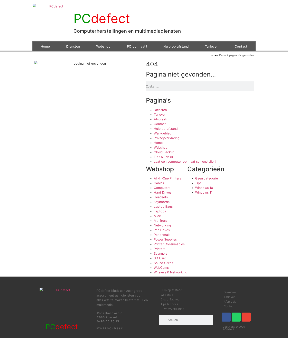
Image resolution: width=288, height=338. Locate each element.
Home (45, 46)
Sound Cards (163, 263)
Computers (162, 188)
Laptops (160, 211)
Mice (157, 216)
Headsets (161, 197)
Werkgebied (162, 133)
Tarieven (211, 46)
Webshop (103, 46)
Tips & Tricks (163, 157)
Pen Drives (162, 230)
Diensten (73, 46)
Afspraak (160, 119)
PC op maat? (137, 46)
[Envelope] (246, 317)
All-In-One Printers (167, 178)
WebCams (161, 267)
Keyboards (161, 202)
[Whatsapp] (236, 317)
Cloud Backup (164, 152)
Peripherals (162, 235)
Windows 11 (203, 192)
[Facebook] (226, 317)
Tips (198, 183)
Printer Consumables (169, 244)
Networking (162, 225)
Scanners (160, 253)
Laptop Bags (163, 206)
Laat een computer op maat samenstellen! (185, 161)
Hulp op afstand (176, 46)
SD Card (160, 258)
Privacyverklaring (166, 138)
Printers (159, 249)
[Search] (252, 86)
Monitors (160, 221)
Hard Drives (162, 192)
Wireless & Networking (170, 272)
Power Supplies (165, 239)
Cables (159, 183)
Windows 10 (204, 188)
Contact (241, 46)
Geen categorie (206, 178)
